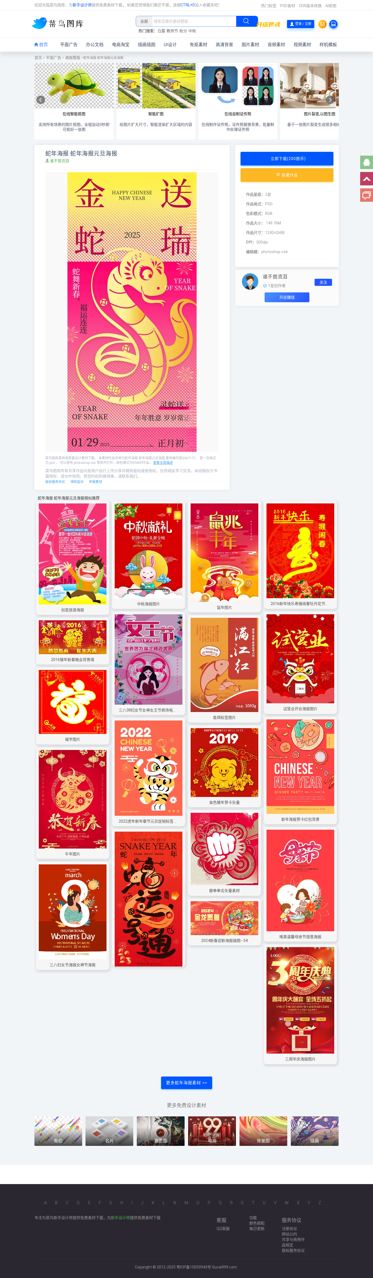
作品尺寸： (255, 232)
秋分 (183, 31)
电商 (212, 1140)
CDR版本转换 (310, 6)
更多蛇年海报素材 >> (186, 1082)
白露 (161, 31)
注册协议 (289, 1228)
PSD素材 (287, 6)
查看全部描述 (163, 463)
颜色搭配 (257, 1223)
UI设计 (170, 44)
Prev (40, 100)
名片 (109, 1140)
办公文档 (94, 44)
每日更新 (257, 1228)
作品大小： (255, 223)
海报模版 (72, 57)
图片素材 (250, 44)
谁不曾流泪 (60, 161)
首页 (43, 44)
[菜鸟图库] (59, 24)
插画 (314, 1140)
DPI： (251, 242)
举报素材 (95, 482)
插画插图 (146, 44)
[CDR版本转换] (333, 24)
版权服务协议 (55, 482)
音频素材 (276, 44)
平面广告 (69, 44)
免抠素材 (198, 44)
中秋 (192, 31)
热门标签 (268, 6)
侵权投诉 (77, 482)
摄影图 (160, 1140)
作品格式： (255, 204)
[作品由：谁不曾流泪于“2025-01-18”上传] (250, 281)
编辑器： (253, 252)
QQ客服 (223, 1228)
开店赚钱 (287, 297)
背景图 (263, 1140)
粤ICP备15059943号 (193, 1267)
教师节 (172, 31)
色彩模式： (255, 213)
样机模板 (328, 44)
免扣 (58, 1140)
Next (330, 100)
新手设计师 (82, 5)
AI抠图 (330, 6)
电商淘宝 (120, 44)
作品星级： (255, 194)
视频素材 (302, 44)
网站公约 (289, 1234)
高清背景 (224, 44)
